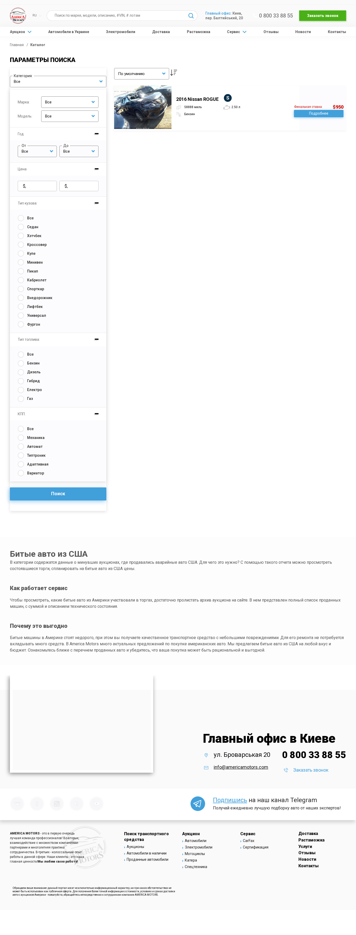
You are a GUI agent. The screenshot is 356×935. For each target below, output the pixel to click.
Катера (191, 860)
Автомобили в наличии (147, 853)
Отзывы (271, 32)
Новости (303, 32)
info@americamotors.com (241, 767)
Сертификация (255, 847)
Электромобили (120, 32)
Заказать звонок (322, 16)
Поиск (58, 493)
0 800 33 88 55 (276, 16)
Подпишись (230, 800)
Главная (17, 45)
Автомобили (195, 841)
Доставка (161, 32)
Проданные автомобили (147, 859)
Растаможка (198, 32)
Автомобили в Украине (68, 32)
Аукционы (135, 847)
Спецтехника (196, 867)
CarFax (248, 841)
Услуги (305, 846)
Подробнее (318, 113)
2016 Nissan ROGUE (202, 99)
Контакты (337, 32)
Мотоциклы (195, 854)
